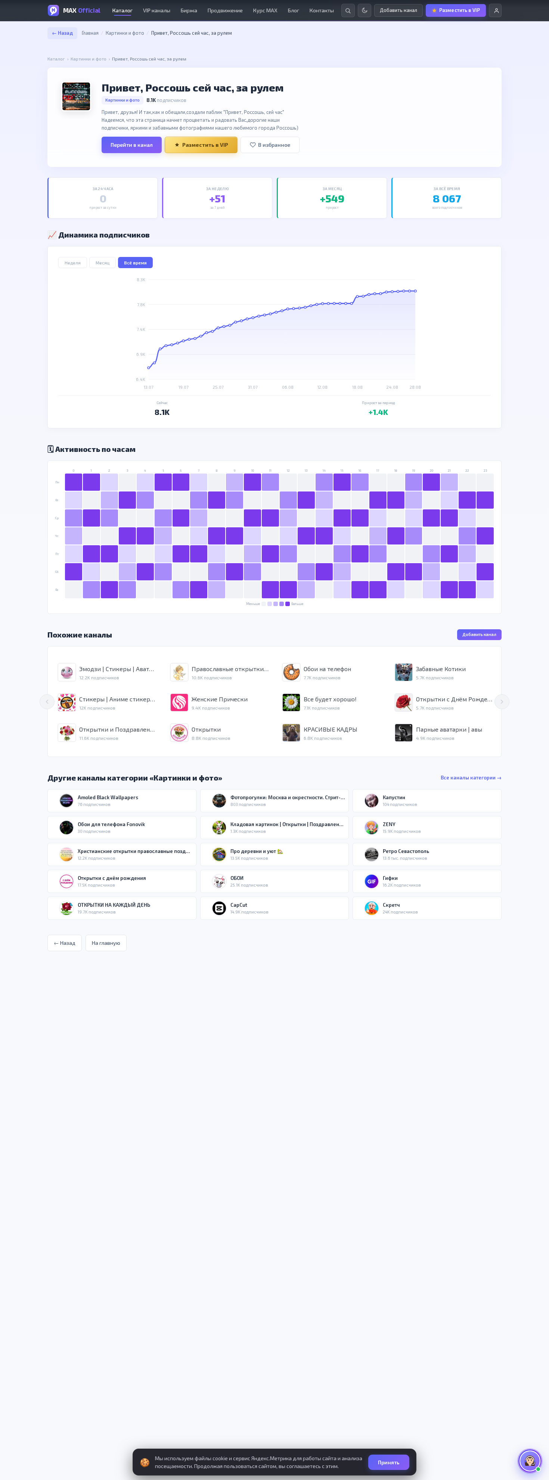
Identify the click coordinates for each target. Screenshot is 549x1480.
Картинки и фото (125, 33)
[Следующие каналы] (501, 701)
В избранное (274, 145)
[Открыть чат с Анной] (530, 1461)
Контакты (322, 10)
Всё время (135, 262)
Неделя (73, 262)
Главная (90, 33)
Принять (389, 1462)
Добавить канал (479, 634)
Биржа (189, 10)
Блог (293, 10)
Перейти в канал (132, 145)
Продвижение (225, 10)
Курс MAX (265, 10)
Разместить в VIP (205, 145)
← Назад (62, 33)
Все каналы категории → (471, 778)
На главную (106, 943)
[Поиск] (348, 10)
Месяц (102, 262)
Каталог (122, 10)
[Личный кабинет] (495, 10)
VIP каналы (156, 10)
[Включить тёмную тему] (364, 10)
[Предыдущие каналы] (47, 701)
